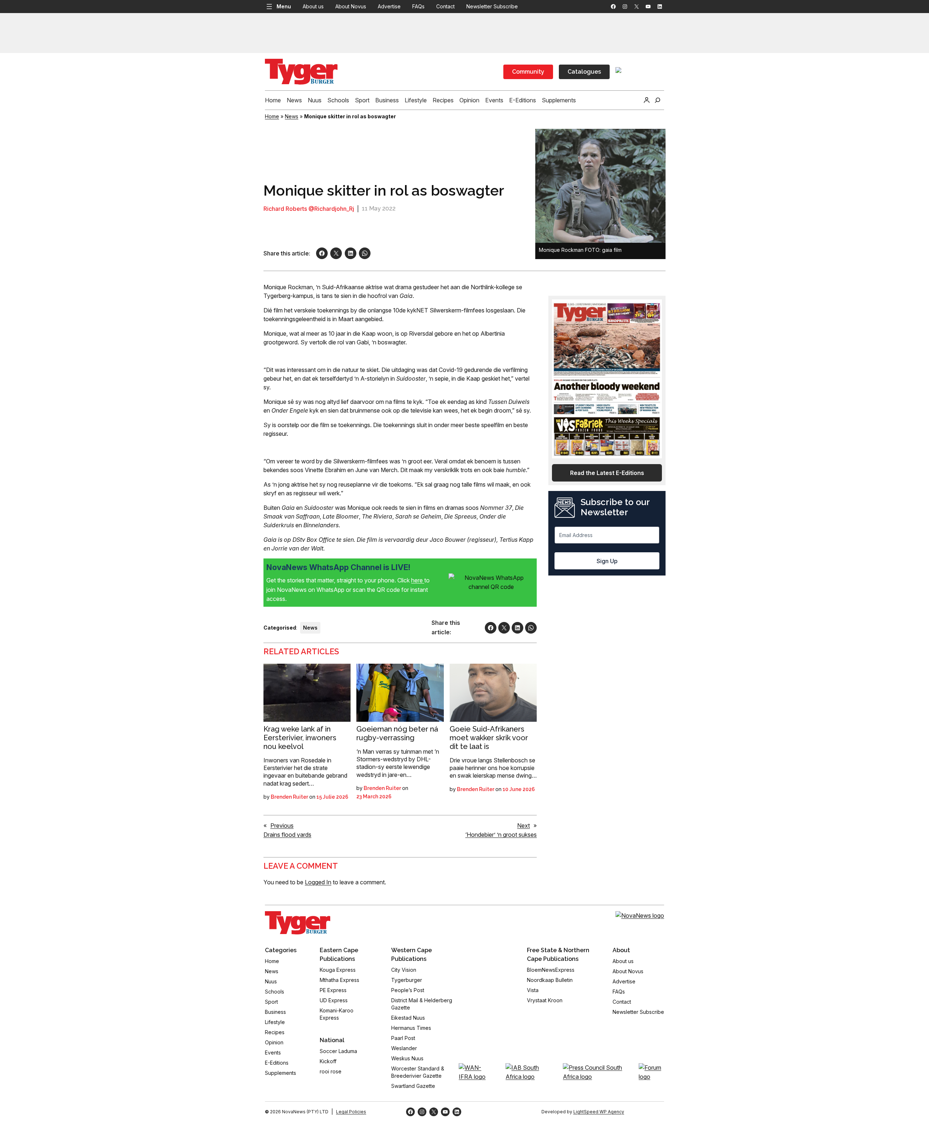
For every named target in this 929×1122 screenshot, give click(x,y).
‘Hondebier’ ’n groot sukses (501, 834)
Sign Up (607, 561)
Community (528, 71)
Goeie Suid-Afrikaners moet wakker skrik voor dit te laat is (489, 738)
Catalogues (584, 71)
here (417, 580)
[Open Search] (657, 100)
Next (523, 825)
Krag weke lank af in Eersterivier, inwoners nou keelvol (299, 738)
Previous (282, 825)
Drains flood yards (287, 834)
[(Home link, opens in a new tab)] (297, 922)
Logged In (318, 882)
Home (272, 116)
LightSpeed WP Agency (598, 1111)
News (291, 116)
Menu (284, 6)
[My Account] (646, 100)
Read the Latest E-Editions (607, 472)
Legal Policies (351, 1111)
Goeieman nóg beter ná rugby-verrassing (397, 733)
